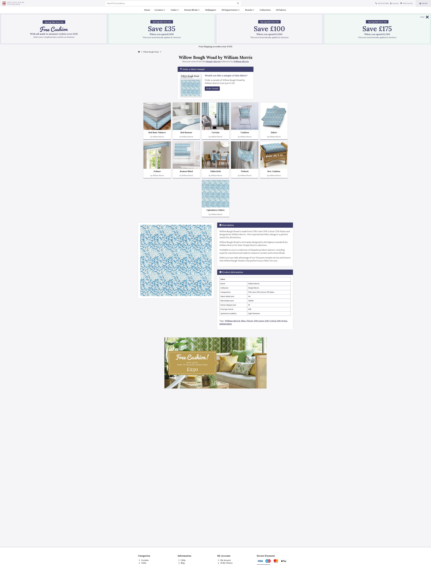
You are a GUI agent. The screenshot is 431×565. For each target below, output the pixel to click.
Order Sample (212, 88)
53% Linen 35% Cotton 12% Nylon (270, 321)
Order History (226, 563)
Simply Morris (213, 61)
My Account (225, 560)
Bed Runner (186, 132)
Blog (182, 563)
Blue (243, 321)
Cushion (245, 132)
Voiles (143, 563)
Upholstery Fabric (216, 210)
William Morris (241, 61)
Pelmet (157, 171)
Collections (265, 10)
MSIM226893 (225, 324)
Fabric (274, 132)
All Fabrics (281, 10)
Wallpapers (210, 10)
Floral (250, 321)
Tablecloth (215, 171)
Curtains (145, 560)
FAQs (183, 560)
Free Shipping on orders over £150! (215, 46)
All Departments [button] (229, 10)
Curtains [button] (158, 10)
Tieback (245, 171)
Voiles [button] (174, 10)
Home (147, 10)
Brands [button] (248, 10)
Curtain (215, 132)
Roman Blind (186, 171)
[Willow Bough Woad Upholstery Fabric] (215, 193)
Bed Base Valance (157, 132)
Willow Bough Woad (151, 52)
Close (422, 17)
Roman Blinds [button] (190, 10)
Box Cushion (273, 171)
